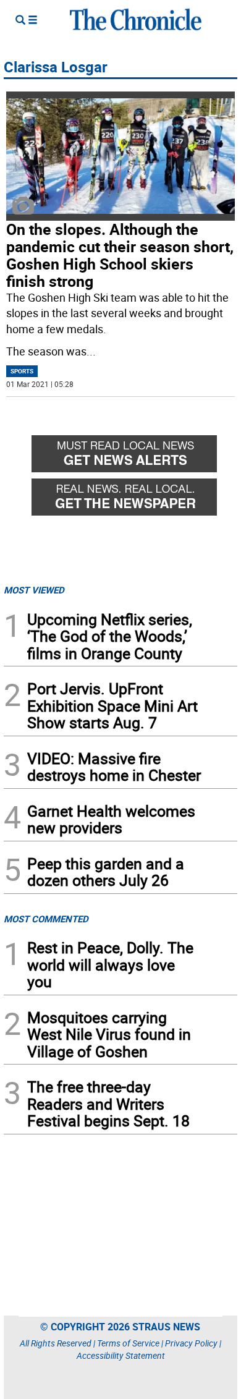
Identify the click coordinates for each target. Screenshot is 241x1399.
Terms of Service (128, 1343)
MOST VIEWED (34, 590)
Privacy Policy (191, 1343)
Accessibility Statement (121, 1355)
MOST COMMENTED (46, 918)
